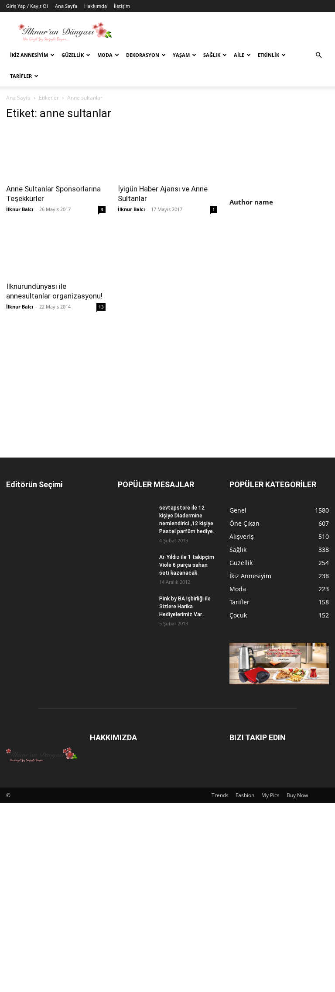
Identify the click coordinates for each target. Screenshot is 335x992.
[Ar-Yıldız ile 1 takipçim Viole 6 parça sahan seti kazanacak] (135, 565)
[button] (318, 55)
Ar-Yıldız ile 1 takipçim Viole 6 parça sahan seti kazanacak (186, 565)
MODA (105, 55)
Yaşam (181, 55)
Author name (251, 202)
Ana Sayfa (66, 6)
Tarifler (21, 76)
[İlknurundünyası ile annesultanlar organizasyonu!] (56, 251)
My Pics (270, 795)
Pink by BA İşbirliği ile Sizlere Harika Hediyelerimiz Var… (185, 606)
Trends (220, 795)
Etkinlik (268, 55)
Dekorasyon (142, 55)
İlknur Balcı (19, 209)
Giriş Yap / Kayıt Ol (27, 6)
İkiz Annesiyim (29, 55)
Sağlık (211, 55)
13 (101, 307)
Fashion (245, 795)
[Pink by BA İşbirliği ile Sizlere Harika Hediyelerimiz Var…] (135, 607)
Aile (239, 55)
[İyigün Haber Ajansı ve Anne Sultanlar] (167, 153)
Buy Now (297, 795)
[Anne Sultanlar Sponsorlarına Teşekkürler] (56, 153)
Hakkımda (95, 6)
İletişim (122, 6)
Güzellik (73, 55)
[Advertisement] (282, 271)
